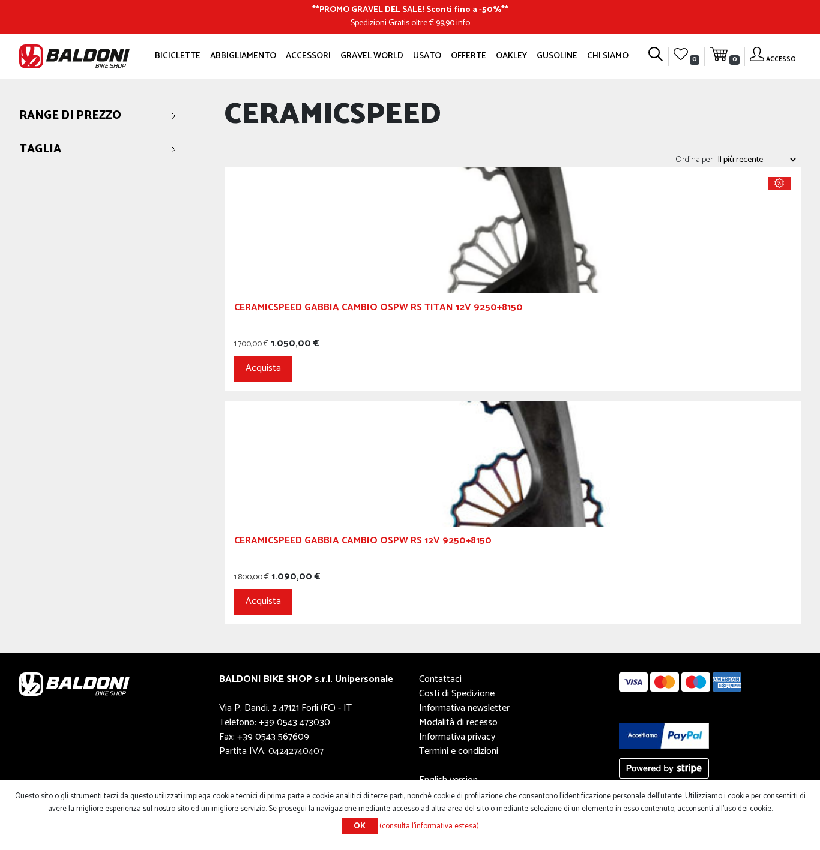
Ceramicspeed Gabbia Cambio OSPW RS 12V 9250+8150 (363, 542)
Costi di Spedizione (457, 694)
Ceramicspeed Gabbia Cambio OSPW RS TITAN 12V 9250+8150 (378, 309)
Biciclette (177, 56)
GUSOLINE (557, 56)
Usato (427, 56)
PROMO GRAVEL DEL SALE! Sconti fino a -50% (410, 9)
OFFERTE (468, 56)
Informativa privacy (457, 737)
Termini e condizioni (458, 751)
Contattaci (440, 679)
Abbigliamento (243, 56)
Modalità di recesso (458, 722)
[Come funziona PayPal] (664, 735)
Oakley (511, 56)
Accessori (308, 56)
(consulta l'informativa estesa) (429, 826)
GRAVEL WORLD (371, 56)
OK (360, 826)
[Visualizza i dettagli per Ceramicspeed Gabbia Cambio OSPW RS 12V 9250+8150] (513, 463)
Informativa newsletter (464, 708)
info (463, 23)
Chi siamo (608, 56)
